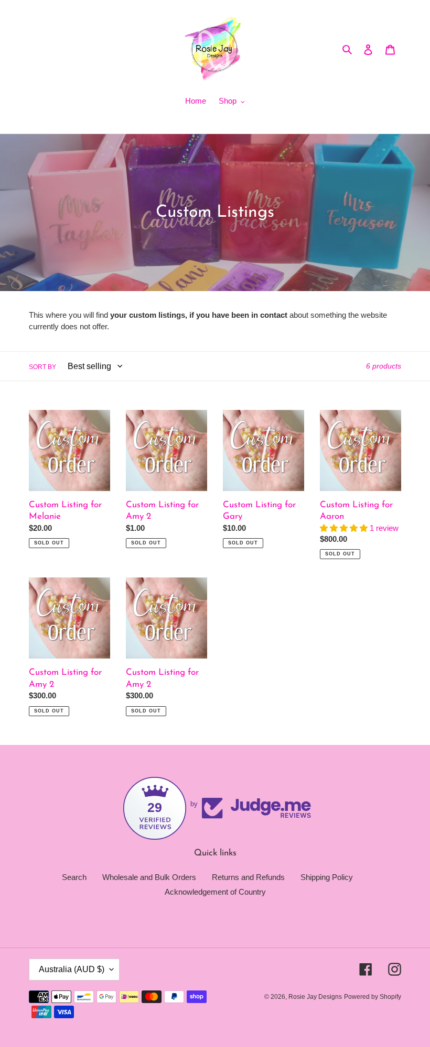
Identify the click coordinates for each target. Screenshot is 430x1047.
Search (74, 877)
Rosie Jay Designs (315, 996)
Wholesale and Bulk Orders (149, 877)
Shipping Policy (326, 877)
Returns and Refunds (248, 877)
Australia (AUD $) (71, 969)
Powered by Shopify (372, 996)
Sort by (42, 367)
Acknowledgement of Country (215, 891)
